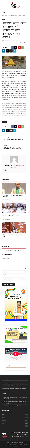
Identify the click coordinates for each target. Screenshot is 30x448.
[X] (15, 47)
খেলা (14, 426)
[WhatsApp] (22, 47)
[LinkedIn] (3, 51)
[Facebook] (12, 47)
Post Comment (8, 284)
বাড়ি (3, 15)
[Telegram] (14, 51)
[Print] (11, 51)
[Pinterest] (19, 47)
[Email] (7, 51)
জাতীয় (6, 15)
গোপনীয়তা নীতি (25, 444)
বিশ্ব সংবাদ (14, 420)
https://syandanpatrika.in (19, 165)
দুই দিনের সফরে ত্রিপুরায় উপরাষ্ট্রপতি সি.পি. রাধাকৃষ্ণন (11, 385)
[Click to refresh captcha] (22, 279)
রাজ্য (14, 414)
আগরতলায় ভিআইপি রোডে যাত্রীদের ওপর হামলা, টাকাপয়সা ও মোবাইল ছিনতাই (14, 388)
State (9, 122)
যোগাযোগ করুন (16, 446)
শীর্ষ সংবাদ (14, 417)
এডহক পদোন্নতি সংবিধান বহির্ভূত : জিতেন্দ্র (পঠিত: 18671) (12, 405)
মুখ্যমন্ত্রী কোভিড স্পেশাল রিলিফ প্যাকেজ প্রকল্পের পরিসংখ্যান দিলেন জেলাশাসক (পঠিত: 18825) (15, 398)
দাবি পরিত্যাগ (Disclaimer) (14, 444)
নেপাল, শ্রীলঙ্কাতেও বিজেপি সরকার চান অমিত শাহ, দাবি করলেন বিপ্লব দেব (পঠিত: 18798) (14, 402)
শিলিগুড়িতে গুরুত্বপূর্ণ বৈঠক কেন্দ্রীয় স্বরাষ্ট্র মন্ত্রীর (11, 215)
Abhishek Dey (9, 40)
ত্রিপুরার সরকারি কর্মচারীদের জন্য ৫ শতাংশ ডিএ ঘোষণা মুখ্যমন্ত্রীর (13, 383)
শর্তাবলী (21, 444)
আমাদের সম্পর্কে (6, 444)
